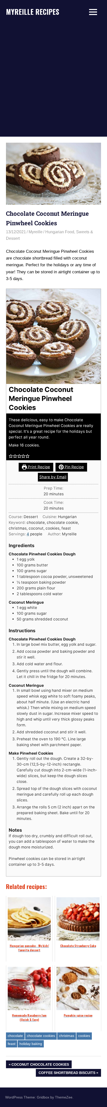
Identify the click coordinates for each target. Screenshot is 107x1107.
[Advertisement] (53, 80)
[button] (11, 456)
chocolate (15, 1036)
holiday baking (30, 1044)
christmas (66, 1036)
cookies (84, 1036)
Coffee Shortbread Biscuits (66, 1073)
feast (11, 1044)
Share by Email (52, 477)
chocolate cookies (41, 1036)
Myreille (36, 232)
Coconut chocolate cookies (40, 1065)
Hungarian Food (59, 232)
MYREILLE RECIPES (32, 12)
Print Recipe (38, 467)
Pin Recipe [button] (74, 467)
